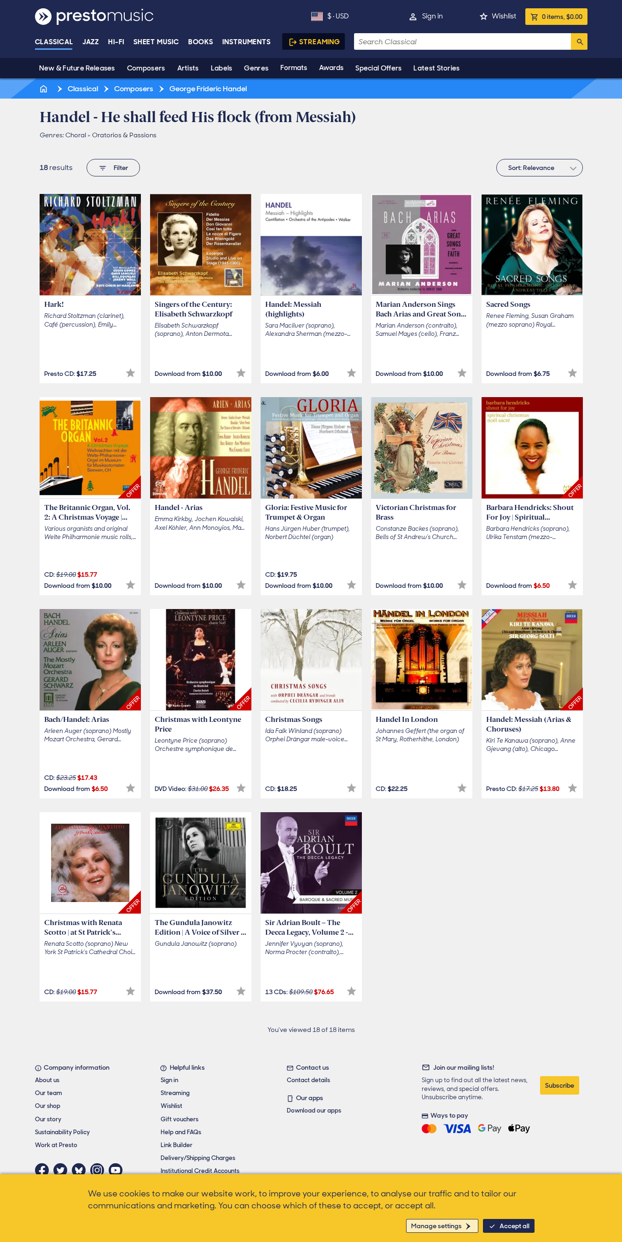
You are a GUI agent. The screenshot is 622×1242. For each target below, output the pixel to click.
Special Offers (378, 68)
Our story (48, 1119)
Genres (256, 68)
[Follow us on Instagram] (99, 1170)
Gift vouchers (179, 1119)
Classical (54, 42)
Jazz (90, 42)
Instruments (246, 42)
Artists (188, 68)
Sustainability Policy (62, 1132)
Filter (121, 168)
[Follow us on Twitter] (62, 1170)
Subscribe (559, 1085)
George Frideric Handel (207, 89)
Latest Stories (436, 68)
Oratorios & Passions (124, 135)
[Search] (579, 41)
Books (201, 42)
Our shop (47, 1106)
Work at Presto (56, 1145)
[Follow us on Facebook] (44, 1170)
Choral (75, 135)
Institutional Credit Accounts (200, 1171)
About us (47, 1080)
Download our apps (314, 1110)
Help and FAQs (181, 1132)
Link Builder (176, 1145)
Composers (146, 68)
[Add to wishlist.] (130, 373)
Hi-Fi (116, 42)
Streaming (319, 42)
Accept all (514, 1226)
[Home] (44, 89)
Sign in (432, 16)
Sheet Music (156, 42)
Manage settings (436, 1226)
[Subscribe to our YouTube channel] (118, 1170)
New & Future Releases (77, 68)
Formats (293, 67)
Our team (48, 1093)
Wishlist (504, 16)
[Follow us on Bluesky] (81, 1170)
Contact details (308, 1080)
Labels (222, 68)
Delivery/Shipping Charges (198, 1158)
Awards (331, 67)
